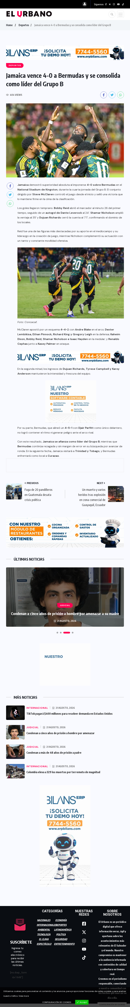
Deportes (24, 25)
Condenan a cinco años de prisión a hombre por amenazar (60, 733)
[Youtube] (84, 949)
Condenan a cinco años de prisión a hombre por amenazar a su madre (65, 613)
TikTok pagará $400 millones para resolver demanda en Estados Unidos (69, 713)
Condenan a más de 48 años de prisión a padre (53, 752)
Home (9, 25)
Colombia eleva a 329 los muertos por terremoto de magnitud (63, 772)
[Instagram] (84, 940)
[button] (57, 632)
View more (24, 996)
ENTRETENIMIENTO (64, 943)
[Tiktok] (84, 957)
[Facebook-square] (84, 924)
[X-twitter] (84, 932)
